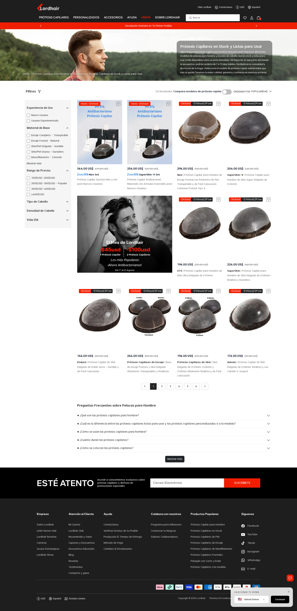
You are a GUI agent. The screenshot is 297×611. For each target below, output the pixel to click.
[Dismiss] (288, 591)
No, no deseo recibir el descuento (171, 331)
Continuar (280, 599)
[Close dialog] (211, 267)
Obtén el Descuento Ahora (170, 311)
